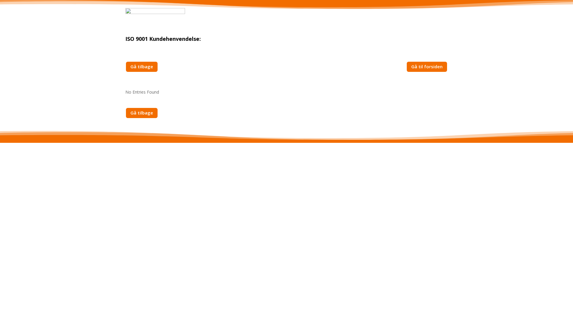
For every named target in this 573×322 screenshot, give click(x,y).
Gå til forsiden (427, 66)
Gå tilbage (141, 66)
